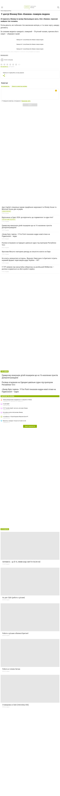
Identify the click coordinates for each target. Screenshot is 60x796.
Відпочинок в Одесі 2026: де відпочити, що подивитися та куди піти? (27, 217)
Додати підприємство (30, 426)
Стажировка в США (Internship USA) (15, 705)
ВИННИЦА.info (4, 55)
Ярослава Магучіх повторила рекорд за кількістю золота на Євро (26, 252)
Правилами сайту (26, 101)
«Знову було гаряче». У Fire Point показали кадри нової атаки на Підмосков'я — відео (26, 235)
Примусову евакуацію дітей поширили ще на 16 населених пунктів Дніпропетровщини (27, 227)
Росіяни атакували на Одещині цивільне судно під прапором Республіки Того (29, 244)
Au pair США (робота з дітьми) (13, 598)
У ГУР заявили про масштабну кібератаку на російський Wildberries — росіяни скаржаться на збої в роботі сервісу (28, 268)
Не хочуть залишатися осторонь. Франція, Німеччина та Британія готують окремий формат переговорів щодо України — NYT (29, 259)
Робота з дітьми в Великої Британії (15, 633)
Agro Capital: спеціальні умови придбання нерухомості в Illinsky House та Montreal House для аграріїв (29, 208)
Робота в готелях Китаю (11, 669)
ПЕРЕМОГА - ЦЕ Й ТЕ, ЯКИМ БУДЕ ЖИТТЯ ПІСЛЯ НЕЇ (21, 562)
